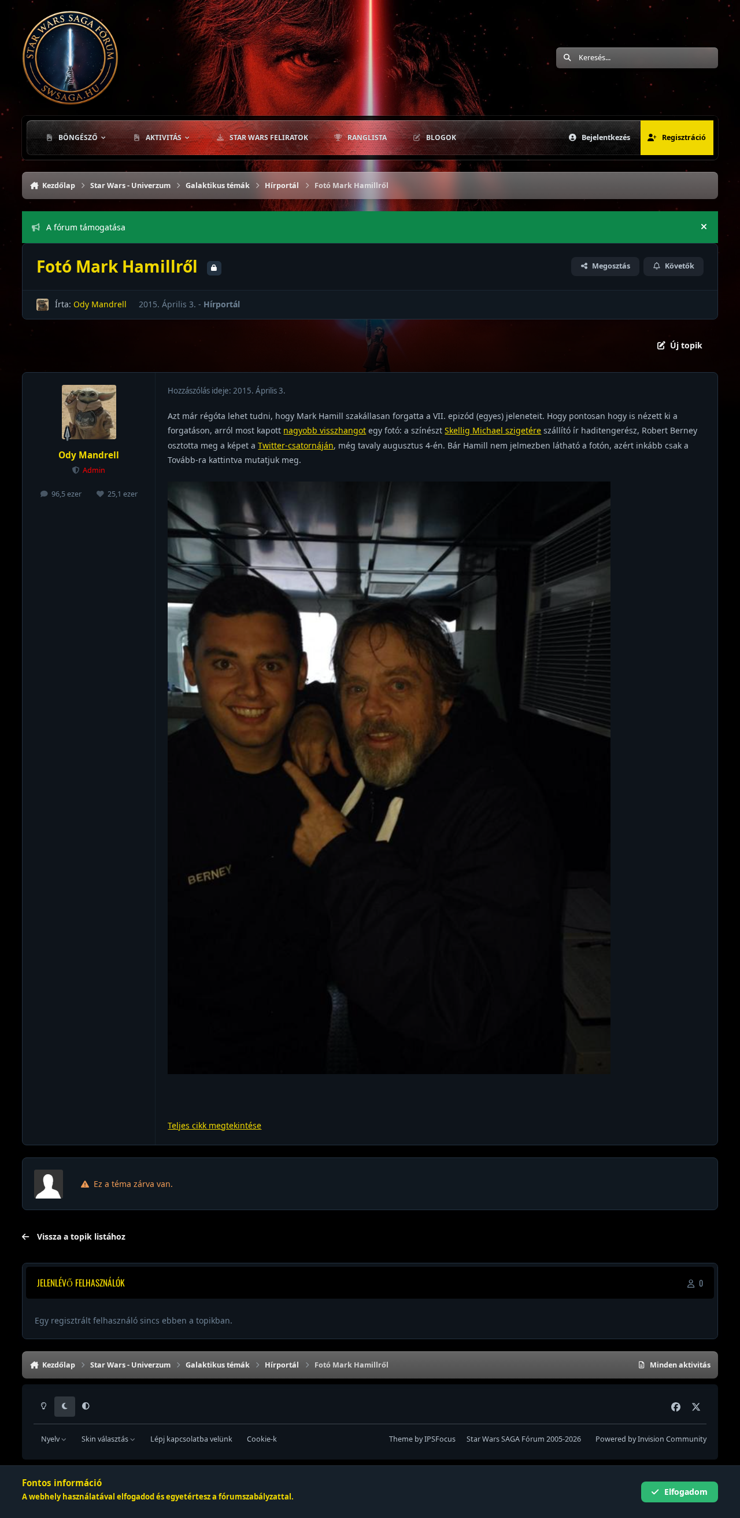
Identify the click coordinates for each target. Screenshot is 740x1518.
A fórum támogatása (85, 227)
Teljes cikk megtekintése (214, 1125)
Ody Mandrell (100, 304)
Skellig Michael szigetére (493, 430)
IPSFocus (440, 1439)
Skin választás (106, 1439)
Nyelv (51, 1439)
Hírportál (222, 304)
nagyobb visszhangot (324, 430)
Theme (401, 1439)
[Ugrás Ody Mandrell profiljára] (42, 305)
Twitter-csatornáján (296, 445)
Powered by (650, 1439)
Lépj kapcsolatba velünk (191, 1439)
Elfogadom (686, 1491)
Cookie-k (262, 1439)
